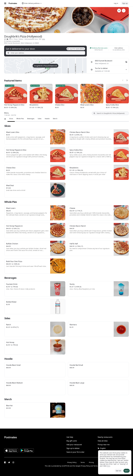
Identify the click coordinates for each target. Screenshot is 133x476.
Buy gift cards (71, 441)
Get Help (69, 437)
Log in (116, 3)
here (108, 466)
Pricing (91, 462)
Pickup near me (104, 445)
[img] (45, 65)
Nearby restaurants (105, 437)
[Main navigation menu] (5, 3)
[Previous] (123, 80)
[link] (119, 10)
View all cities (103, 441)
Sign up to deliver (73, 448)
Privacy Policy (71, 462)
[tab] (11, 118)
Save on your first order (75, 452)
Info (43, 39)
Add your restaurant (74, 445)
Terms (83, 462)
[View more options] (124, 10)
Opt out (118, 471)
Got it (126, 471)
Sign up (125, 3)
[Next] (127, 80)
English (103, 448)
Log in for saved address (76, 49)
